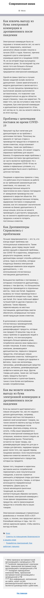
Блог (8, 533)
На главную (22, 593)
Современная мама (22, 3)
